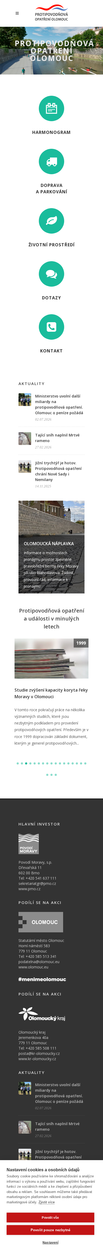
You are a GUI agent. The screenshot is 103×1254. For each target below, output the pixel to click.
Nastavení (50, 1242)
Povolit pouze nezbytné (50, 1230)
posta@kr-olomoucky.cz (39, 1053)
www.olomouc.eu (33, 966)
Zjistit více (47, 1202)
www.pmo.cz (29, 888)
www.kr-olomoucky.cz (37, 1058)
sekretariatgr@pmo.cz (37, 883)
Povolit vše (50, 1218)
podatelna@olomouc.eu (38, 961)
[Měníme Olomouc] (42, 978)
